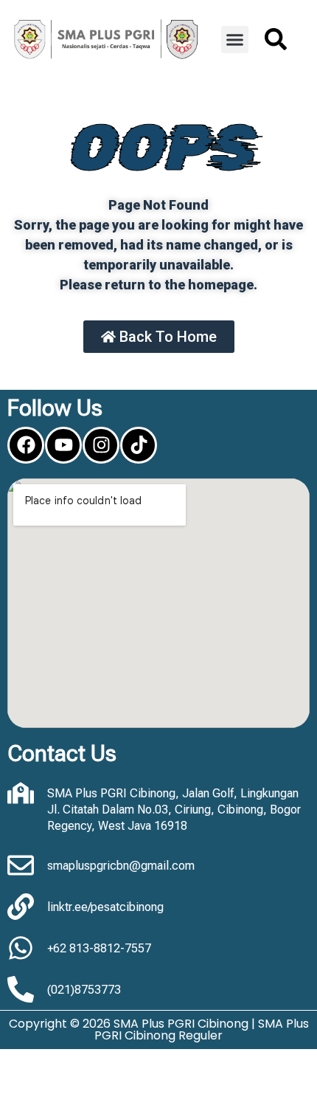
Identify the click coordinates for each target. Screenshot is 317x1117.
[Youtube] (63, 445)
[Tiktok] (138, 445)
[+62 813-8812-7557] (20, 948)
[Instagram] (101, 445)
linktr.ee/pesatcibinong (105, 907)
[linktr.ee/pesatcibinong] (20, 906)
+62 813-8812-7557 (99, 948)
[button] (235, 40)
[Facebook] (25, 445)
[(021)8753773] (20, 989)
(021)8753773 (84, 990)
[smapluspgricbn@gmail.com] (20, 865)
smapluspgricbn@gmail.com (121, 866)
